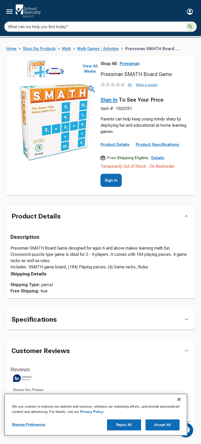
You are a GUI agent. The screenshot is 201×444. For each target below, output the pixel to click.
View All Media (90, 69)
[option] (35, 69)
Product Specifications (157, 144)
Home (11, 49)
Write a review (146, 85)
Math (66, 49)
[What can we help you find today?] (190, 26)
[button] (189, 11)
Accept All (162, 425)
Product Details (115, 144)
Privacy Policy (91, 412)
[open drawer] (9, 11)
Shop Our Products (39, 49)
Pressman (129, 63)
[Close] (179, 399)
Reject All (124, 425)
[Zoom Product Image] (91, 89)
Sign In (109, 100)
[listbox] (43, 69)
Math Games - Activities (98, 49)
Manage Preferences (28, 424)
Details (157, 157)
